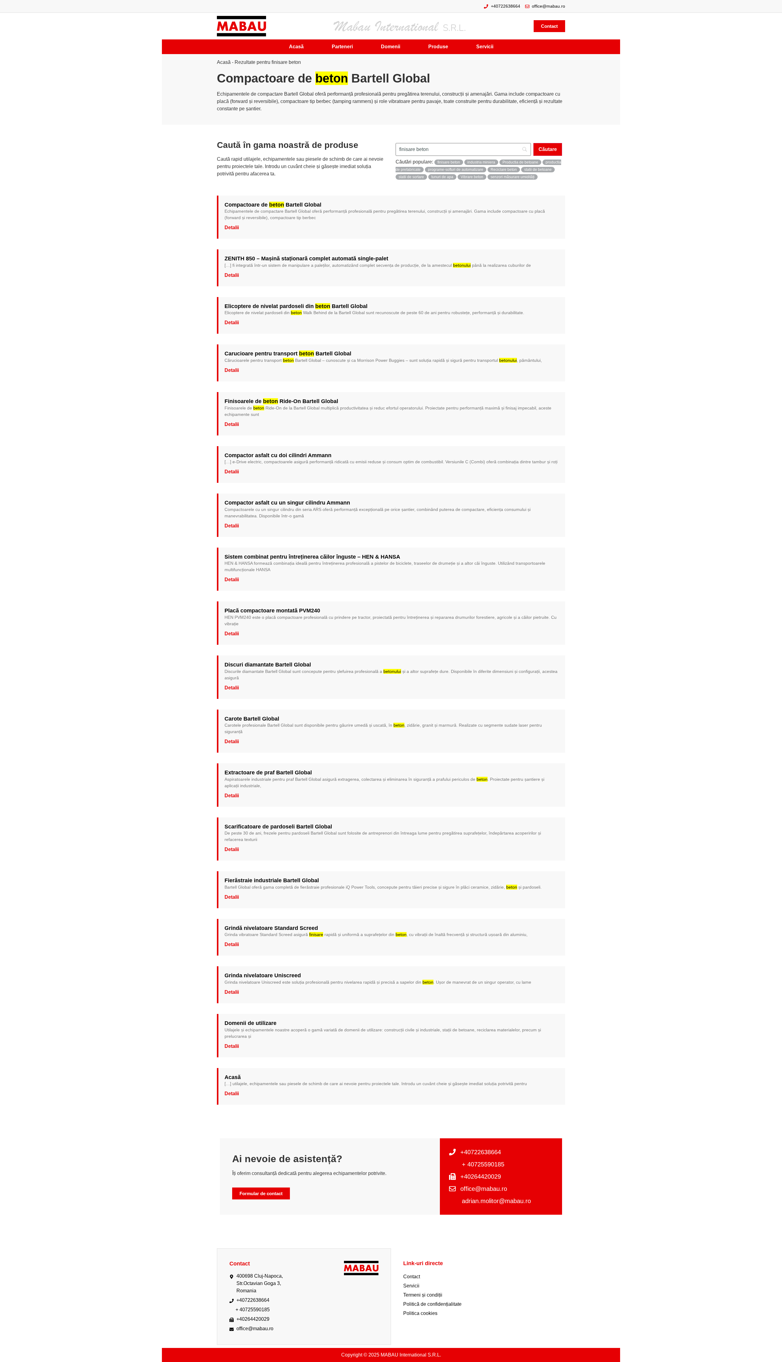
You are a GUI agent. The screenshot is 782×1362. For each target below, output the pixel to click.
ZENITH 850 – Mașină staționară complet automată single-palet (306, 258)
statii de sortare (411, 177)
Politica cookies (420, 1313)
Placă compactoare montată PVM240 (272, 611)
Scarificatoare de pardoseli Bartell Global (278, 827)
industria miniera (481, 162)
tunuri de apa (442, 177)
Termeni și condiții (422, 1295)
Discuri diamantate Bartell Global (268, 665)
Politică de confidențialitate (432, 1304)
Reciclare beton (504, 169)
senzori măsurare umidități (513, 177)
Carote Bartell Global (252, 719)
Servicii (411, 1285)
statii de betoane (538, 169)
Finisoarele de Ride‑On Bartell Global (281, 401)
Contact (411, 1276)
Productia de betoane (520, 162)
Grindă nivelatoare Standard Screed (271, 928)
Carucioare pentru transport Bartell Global (288, 354)
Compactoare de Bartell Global (273, 205)
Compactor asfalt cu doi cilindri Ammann (278, 455)
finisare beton (448, 162)
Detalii (232, 227)
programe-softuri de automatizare (455, 169)
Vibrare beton (472, 177)
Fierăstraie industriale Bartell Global (272, 880)
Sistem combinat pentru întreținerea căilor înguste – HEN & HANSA (312, 557)
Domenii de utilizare (250, 1023)
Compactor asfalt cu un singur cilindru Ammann (287, 503)
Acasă (224, 62)
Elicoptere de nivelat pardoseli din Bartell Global (296, 306)
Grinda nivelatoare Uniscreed (263, 975)
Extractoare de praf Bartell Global (268, 772)
